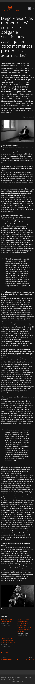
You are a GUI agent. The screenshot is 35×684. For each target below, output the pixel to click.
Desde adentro (26, 677)
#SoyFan (18, 677)
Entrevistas (10, 677)
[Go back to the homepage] (10, 8)
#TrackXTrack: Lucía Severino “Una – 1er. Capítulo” (10, 659)
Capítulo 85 (29, 659)
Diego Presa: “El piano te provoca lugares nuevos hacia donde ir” (8, 640)
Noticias (3, 677)
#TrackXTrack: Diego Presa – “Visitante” (7, 620)
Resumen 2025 (11, 679)
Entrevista (5, 652)
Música (3, 679)
